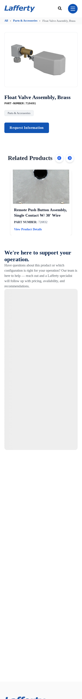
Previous (59, 158)
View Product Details (28, 229)
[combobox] (60, 8)
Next (69, 158)
